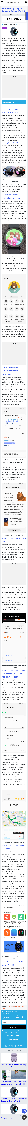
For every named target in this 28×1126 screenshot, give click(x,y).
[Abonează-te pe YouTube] (21, 1046)
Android (17, 1006)
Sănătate (11, 1006)
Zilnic (16, 1011)
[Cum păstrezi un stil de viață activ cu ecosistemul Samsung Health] (14, 1079)
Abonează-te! (14, 1027)
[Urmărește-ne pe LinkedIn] (15, 1046)
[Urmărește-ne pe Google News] (12, 1046)
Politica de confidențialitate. (9, 1018)
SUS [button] (24, 1117)
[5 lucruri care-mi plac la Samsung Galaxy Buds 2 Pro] (14, 1062)
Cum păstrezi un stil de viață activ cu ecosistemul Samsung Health (13, 1083)
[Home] (14, 2)
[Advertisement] (14, 87)
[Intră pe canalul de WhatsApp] (6, 1046)
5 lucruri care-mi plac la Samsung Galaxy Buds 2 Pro (13, 1066)
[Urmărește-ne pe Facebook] (18, 1046)
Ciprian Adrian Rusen (10, 24)
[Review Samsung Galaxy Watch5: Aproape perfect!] (14, 1113)
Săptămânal (5, 1013)
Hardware (5, 1008)
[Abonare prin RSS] (9, 1046)
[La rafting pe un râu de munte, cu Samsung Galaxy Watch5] (14, 1096)
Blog (23, 1006)
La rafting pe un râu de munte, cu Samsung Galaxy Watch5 (14, 1100)
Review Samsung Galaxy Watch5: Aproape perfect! (13, 1117)
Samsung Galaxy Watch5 (10, 143)
